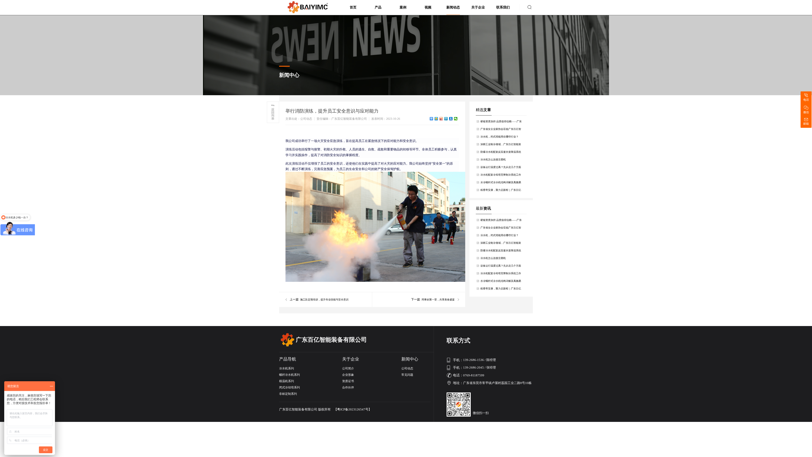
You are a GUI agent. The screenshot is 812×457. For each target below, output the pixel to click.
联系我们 (503, 7)
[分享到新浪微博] (441, 118)
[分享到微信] (456, 118)
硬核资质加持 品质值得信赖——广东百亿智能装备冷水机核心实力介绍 (501, 122)
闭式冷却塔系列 (289, 387)
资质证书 (348, 381)
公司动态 (407, 368)
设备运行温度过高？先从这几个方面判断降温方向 (500, 168)
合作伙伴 (348, 387)
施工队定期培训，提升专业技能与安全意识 (324, 299)
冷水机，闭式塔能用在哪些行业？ (499, 136)
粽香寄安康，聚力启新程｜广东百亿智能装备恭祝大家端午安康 (500, 191)
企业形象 (348, 374)
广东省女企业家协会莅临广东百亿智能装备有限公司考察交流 (500, 130)
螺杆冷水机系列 (289, 374)
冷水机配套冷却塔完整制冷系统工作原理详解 (500, 176)
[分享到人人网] (451, 118)
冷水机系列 (286, 368)
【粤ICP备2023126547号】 (353, 409)
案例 (403, 7)
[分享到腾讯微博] (446, 118)
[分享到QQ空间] (436, 118)
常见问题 (407, 374)
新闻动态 (453, 7)
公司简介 (348, 368)
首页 (353, 7)
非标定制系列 (288, 393)
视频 (428, 7)
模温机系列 (286, 381)
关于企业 (478, 7)
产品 (378, 7)
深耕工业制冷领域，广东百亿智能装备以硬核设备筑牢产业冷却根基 (500, 145)
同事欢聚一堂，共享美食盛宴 (438, 299)
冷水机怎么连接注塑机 (493, 159)
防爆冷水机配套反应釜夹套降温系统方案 (500, 153)
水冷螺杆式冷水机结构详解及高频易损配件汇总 (500, 183)
